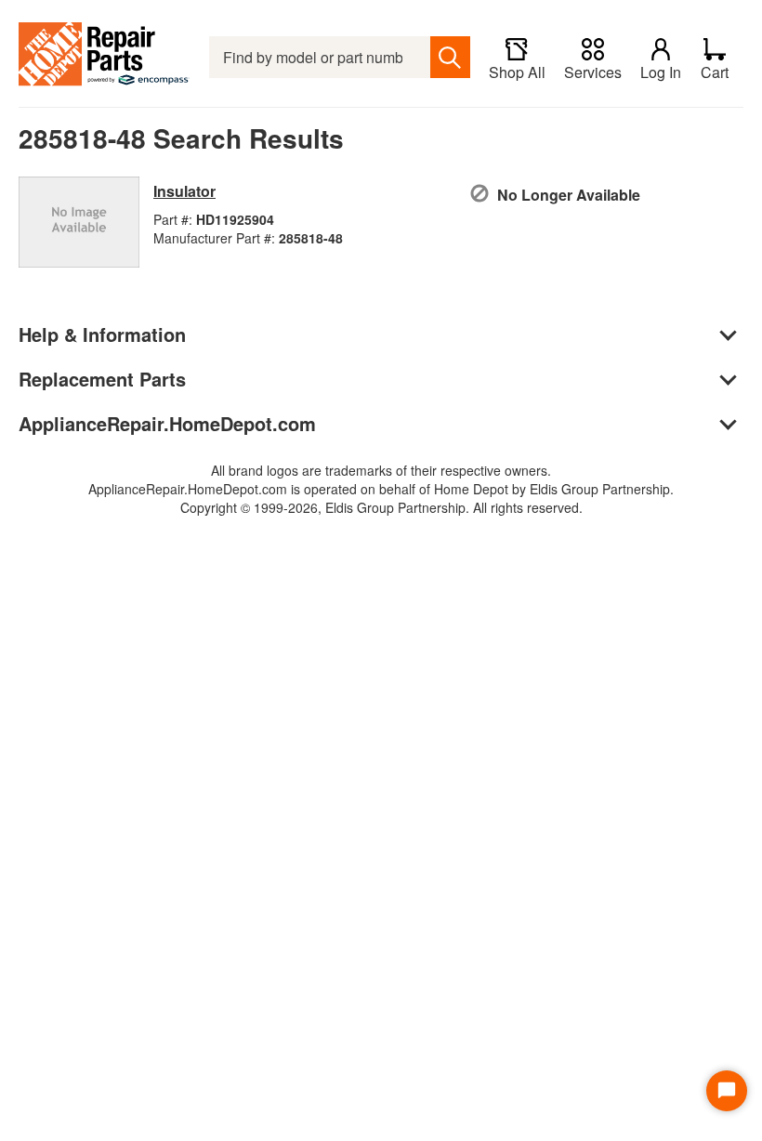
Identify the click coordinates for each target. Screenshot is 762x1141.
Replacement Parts (102, 378)
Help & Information (102, 334)
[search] (450, 57)
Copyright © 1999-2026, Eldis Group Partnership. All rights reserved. (381, 507)
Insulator (184, 191)
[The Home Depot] (104, 57)
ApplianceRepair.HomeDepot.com (167, 423)
